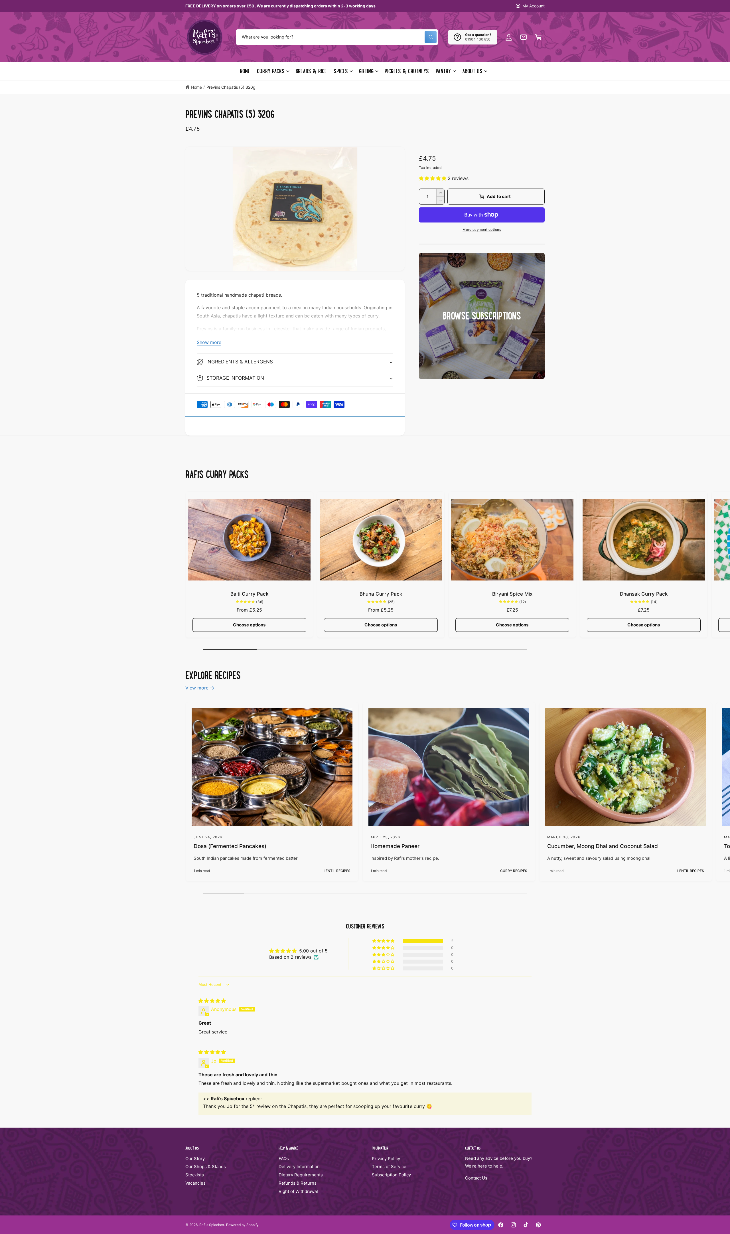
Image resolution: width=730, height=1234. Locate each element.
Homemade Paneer (394, 846)
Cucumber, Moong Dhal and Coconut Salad (602, 846)
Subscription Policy (391, 1175)
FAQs (284, 1158)
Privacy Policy (386, 1158)
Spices (341, 71)
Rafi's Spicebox (211, 1225)
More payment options (482, 229)
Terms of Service (389, 1166)
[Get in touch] (523, 37)
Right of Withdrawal (298, 1191)
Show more (209, 342)
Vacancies (195, 1183)
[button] (538, 37)
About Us (472, 71)
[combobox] (337, 37)
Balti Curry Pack (249, 594)
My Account (533, 5)
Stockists (194, 1175)
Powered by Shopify (242, 1225)
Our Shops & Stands (205, 1166)
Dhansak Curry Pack (644, 594)
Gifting (366, 71)
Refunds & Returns (298, 1183)
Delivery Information (299, 1166)
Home (196, 87)
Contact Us (476, 1178)
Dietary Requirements (301, 1175)
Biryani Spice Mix (512, 594)
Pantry (443, 71)
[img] (212, 1001)
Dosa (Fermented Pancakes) (230, 846)
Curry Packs (270, 71)
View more (196, 688)
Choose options (249, 625)
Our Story (195, 1158)
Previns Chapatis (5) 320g (231, 87)
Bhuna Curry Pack (381, 594)
